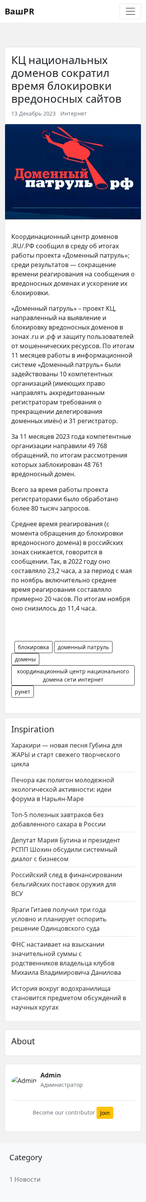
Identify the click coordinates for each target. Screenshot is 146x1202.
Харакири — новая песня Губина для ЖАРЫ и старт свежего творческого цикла (66, 754)
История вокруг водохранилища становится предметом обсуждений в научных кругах (68, 997)
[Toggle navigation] (130, 11)
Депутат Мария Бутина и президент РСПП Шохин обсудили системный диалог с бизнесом (65, 849)
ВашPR (19, 11)
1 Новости (24, 1179)
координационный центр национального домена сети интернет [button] (73, 675)
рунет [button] (22, 691)
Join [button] (105, 1113)
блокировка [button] (33, 647)
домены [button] (25, 659)
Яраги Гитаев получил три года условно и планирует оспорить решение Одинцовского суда (59, 919)
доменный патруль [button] (83, 647)
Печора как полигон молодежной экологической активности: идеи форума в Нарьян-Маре (62, 789)
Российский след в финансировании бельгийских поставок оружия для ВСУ (66, 884)
